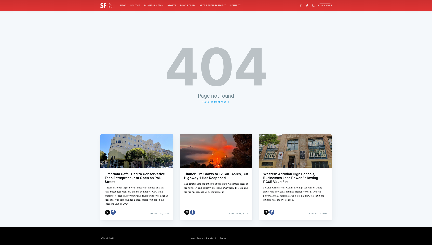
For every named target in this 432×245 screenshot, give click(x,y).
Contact (235, 5)
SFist (103, 238)
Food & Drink (187, 5)
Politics (135, 5)
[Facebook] (301, 5)
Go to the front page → (216, 101)
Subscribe (325, 5)
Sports (171, 5)
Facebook (211, 238)
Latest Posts (196, 238)
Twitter (223, 238)
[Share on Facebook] (113, 212)
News (123, 5)
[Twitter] (307, 5)
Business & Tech (153, 5)
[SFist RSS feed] (314, 5)
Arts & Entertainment (212, 5)
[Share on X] (107, 212)
